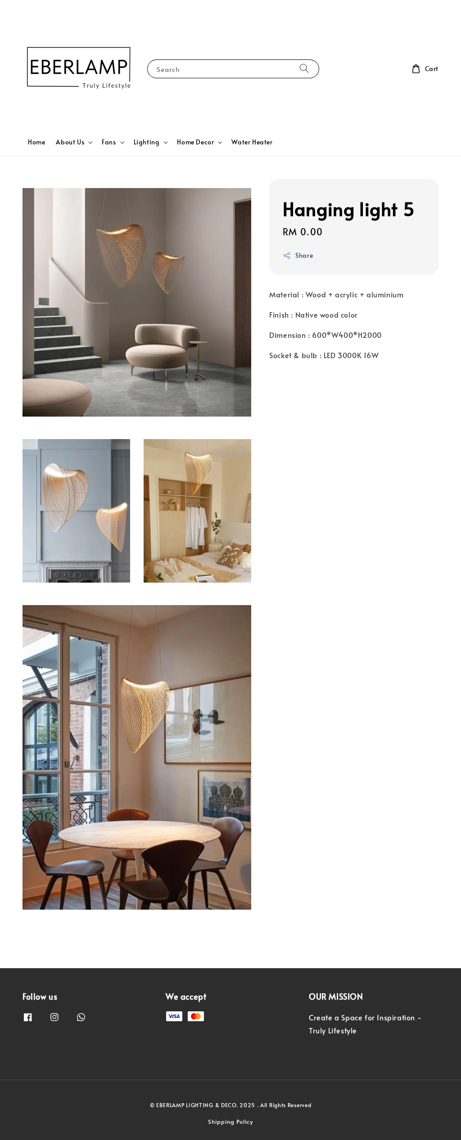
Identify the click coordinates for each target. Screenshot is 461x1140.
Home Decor (195, 142)
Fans (109, 142)
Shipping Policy (230, 1122)
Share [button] (304, 255)
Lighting (147, 142)
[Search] (304, 68)
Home (36, 142)
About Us (70, 142)
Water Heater (251, 142)
